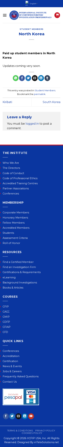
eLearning (9, 277)
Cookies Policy (32, 433)
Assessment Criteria (15, 238)
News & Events (12, 366)
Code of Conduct (13, 173)
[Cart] (57, 15)
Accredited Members (16, 227)
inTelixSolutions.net (46, 442)
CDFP (6, 321)
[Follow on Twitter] (12, 416)
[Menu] (5, 15)
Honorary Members (15, 217)
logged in (32, 123)
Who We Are (11, 162)
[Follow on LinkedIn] (25, 416)
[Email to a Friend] (35, 78)
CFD (5, 332)
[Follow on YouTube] (31, 416)
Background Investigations (20, 282)
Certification (10, 361)
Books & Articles (13, 287)
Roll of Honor (11, 243)
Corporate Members (16, 212)
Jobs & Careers (12, 371)
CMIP (6, 316)
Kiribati (7, 102)
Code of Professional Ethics (20, 178)
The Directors (11, 168)
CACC (6, 311)
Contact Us (10, 381)
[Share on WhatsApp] (16, 78)
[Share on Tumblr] (47, 78)
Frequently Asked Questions (20, 376)
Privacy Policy (45, 430)
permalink (39, 94)
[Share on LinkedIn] (41, 78)
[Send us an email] (18, 416)
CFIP (6, 306)
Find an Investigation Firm (19, 267)
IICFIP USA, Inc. (37, 438)
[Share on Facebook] (22, 78)
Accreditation (11, 356)
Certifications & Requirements (22, 272)
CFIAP (6, 327)
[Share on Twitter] (28, 78)
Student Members (31, 29)
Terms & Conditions (20, 430)
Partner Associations (16, 188)
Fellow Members (13, 222)
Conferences (11, 193)
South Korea (51, 102)
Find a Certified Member (18, 262)
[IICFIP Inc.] (30, 15)
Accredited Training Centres (20, 183)
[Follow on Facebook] (6, 416)
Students (8, 232)
